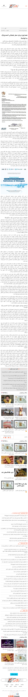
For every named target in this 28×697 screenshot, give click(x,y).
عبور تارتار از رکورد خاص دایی (21, 574)
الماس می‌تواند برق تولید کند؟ (20, 605)
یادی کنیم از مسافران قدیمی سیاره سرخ (19, 567)
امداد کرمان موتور (10, 667)
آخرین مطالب (23, 543)
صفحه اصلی (25, 28)
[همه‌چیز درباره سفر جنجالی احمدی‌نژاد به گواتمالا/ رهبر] (14, 110)
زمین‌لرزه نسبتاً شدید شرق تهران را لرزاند (19, 526)
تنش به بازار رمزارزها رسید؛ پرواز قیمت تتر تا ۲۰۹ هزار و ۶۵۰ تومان (15, 579)
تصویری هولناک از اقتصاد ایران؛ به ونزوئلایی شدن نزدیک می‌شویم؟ (14, 608)
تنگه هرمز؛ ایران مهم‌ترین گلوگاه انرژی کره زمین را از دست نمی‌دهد (14, 375)
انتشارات (15, 686)
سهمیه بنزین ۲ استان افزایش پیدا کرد (19, 593)
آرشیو (11, 686)
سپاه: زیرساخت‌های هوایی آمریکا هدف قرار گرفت (18, 538)
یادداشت (20, 686)
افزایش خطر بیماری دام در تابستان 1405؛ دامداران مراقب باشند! (15, 634)
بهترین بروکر (20, 670)
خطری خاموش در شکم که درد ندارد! (20, 571)
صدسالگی (17, 684)
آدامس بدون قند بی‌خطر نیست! (20, 557)
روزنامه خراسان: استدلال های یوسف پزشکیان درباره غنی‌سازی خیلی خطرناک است (15, 535)
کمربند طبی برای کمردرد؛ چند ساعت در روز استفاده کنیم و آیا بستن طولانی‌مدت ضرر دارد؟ (15, 626)
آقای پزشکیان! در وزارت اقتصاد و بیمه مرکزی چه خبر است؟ (16, 576)
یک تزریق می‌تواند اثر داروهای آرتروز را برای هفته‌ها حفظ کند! (15, 581)
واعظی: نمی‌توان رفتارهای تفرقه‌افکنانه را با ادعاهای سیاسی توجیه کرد (14, 600)
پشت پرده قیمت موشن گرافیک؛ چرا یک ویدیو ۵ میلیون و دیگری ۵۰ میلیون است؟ (15, 632)
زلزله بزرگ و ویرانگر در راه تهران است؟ (19, 588)
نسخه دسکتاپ (14, 674)
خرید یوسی (5, 667)
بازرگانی (24, 610)
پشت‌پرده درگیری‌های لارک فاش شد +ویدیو (18, 524)
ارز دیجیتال (15, 670)
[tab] (23, 513)
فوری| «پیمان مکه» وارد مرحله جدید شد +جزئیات (17, 540)
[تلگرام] (9, 696)
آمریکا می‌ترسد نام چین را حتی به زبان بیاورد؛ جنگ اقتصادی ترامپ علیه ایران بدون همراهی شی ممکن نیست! (14, 385)
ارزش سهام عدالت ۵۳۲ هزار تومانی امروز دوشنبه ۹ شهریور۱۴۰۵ (15, 515)
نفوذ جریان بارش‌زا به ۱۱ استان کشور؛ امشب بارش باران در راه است (15, 583)
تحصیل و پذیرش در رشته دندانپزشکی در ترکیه (18, 613)
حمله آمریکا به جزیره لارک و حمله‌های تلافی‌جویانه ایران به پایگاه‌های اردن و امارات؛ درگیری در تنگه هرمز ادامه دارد (14, 529)
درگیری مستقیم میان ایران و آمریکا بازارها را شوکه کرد (17, 554)
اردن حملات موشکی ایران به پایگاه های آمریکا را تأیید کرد (16, 532)
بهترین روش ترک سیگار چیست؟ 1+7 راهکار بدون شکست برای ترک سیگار (13, 629)
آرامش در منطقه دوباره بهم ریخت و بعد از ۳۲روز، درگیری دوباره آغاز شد (14, 518)
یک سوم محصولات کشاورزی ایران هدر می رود (18, 591)
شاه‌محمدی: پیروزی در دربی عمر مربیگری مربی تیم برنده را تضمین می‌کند (13, 559)
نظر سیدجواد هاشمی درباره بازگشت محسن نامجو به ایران (16, 569)
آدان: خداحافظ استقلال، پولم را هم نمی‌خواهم (18, 603)
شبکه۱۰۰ (22, 684)
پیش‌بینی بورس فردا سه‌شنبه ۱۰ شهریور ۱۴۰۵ (18, 564)
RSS (7, 686)
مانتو (26, 667)
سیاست (21, 28)
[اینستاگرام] (13, 696)
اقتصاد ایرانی (25, 670)
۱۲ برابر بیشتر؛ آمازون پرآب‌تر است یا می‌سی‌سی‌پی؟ (16, 378)
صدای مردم (6, 684)
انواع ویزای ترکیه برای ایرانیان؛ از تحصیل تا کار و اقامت (17, 621)
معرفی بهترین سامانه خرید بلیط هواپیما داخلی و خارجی (16, 617)
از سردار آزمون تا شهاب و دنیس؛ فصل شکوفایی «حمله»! (16, 598)
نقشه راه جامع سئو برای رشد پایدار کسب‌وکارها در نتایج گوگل (15, 615)
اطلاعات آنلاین (14, 6)
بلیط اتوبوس (10, 670)
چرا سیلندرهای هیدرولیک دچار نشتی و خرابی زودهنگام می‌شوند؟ (15, 619)
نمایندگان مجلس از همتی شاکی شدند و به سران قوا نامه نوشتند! (14, 586)
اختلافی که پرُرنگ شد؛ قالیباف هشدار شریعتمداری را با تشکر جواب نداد (14, 562)
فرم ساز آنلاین (16, 667)
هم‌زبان (12, 684)
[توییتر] (11, 696)
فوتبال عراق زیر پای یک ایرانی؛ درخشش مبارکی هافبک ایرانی (15, 623)
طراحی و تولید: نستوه (12, 694)
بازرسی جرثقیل (22, 667)
